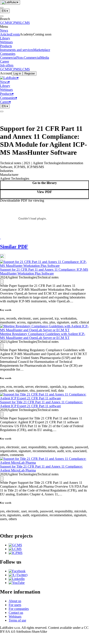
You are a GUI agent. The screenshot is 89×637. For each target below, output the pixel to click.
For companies (19, 609)
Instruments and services (16, 50)
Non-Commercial (28, 57)
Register (29, 73)
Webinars (6, 42)
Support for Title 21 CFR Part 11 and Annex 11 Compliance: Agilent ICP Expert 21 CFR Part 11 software (41, 404)
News (4, 30)
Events (15, 34)
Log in (17, 73)
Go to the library (44, 183)
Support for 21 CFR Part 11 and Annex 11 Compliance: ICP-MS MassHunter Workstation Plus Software (44, 271)
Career (4, 61)
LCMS (25, 23)
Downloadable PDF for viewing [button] (22, 200)
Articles (5, 34)
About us (15, 601)
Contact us (16, 612)
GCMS (5, 23)
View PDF (44, 192)
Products (6, 46)
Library (5, 38)
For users (15, 605)
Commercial (8, 57)
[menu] (1, 7)
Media (44, 57)
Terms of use (17, 620)
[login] (1, 111)
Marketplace (41, 50)
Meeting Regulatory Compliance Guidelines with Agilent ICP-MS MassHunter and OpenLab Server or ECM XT (42, 336)
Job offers (6, 65)
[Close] (1, 16)
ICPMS (15, 23)
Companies (7, 54)
